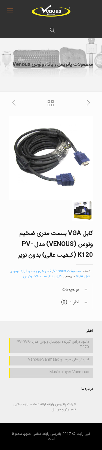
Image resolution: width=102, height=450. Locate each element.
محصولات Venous (67, 271)
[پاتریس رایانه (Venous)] (51, 11)
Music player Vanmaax (69, 372)
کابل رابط (55, 276)
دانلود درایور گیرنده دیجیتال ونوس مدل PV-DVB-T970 (53, 344)
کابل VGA (83, 276)
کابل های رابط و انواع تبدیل (31, 271)
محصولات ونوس (35, 276)
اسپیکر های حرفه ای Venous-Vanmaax (58, 359)
